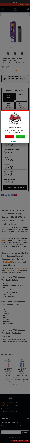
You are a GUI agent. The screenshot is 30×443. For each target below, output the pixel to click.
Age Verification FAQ (15, 141)
